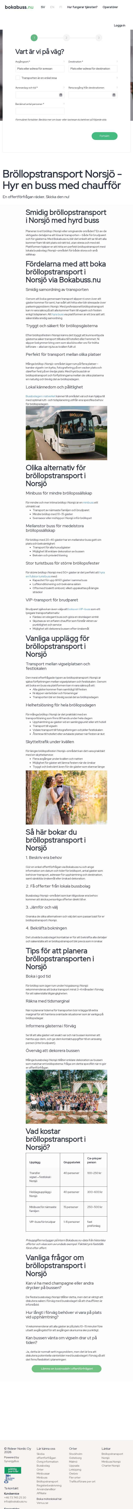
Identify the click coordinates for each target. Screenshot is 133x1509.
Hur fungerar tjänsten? (82, 7)
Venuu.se (42, 1503)
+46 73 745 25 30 (15, 1497)
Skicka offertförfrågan (46, 1456)
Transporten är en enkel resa (39, 78)
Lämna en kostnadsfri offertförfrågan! (66, 1369)
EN (52, 7)
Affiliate (41, 1493)
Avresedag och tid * (26, 87)
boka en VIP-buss (79, 609)
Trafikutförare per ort (82, 1481)
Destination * (76, 61)
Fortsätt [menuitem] (104, 136)
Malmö (73, 1461)
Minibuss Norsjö (111, 1461)
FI (60, 7)
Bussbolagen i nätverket (41, 396)
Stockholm (75, 1454)
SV (43, 7)
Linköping (75, 1469)
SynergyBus (11, 1461)
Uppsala (74, 1465)
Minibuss (42, 1477)
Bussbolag (43, 1465)
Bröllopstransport (47, 1481)
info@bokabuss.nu (15, 1501)
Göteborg (75, 1458)
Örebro (73, 1473)
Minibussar (43, 1473)
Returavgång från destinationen (86, 87)
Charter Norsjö (111, 1465)
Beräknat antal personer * (29, 104)
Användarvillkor (46, 1489)
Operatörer (110, 7)
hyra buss (58, 314)
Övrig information (47, 1461)
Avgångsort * (22, 61)
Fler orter (75, 1477)
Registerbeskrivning (49, 1485)
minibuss (88, 502)
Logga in (119, 25)
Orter (40, 1469)
